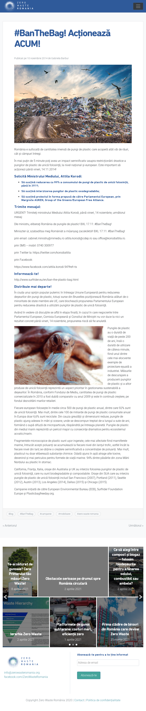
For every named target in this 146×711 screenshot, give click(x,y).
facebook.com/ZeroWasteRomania (26, 677)
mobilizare (65, 513)
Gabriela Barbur (60, 58)
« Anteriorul (10, 525)
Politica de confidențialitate (103, 700)
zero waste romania (88, 513)
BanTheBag (27, 513)
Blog (11, 513)
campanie (46, 513)
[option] (73, 597)
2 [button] (73, 644)
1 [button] (70, 644)
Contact (79, 700)
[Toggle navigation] (138, 6)
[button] (5, 596)
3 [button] (76, 644)
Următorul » (136, 525)
